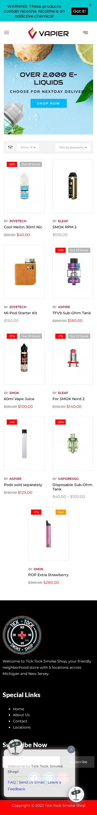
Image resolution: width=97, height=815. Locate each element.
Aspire (64, 307)
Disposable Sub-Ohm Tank (72, 486)
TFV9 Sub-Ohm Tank (72, 313)
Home (18, 709)
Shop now (48, 103)
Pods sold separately (23, 484)
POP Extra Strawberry (48, 574)
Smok (14, 393)
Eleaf (63, 221)
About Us (21, 715)
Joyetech (17, 221)
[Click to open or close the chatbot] (76, 794)
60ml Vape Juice (19, 399)
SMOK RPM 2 (65, 227)
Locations (22, 727)
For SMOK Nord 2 (69, 399)
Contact (20, 721)
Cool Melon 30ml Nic (23, 227)
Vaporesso (68, 479)
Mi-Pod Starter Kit (20, 313)
